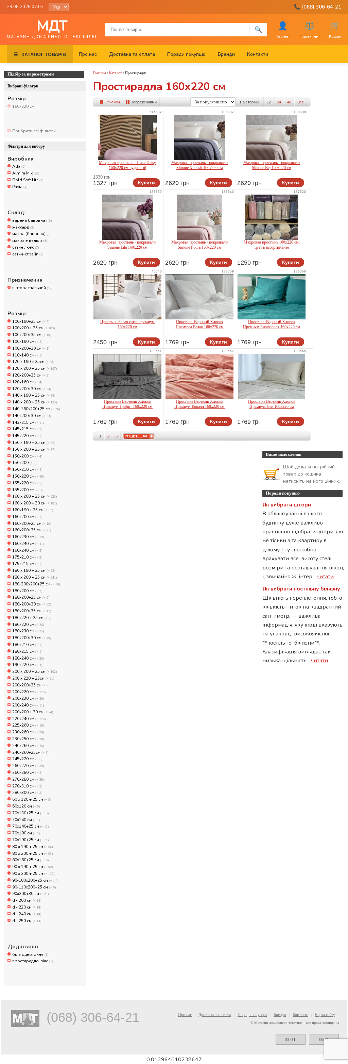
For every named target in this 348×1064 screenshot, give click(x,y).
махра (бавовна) (31, 233)
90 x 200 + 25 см (33, 873)
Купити (146, 182)
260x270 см (28, 765)
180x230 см (28, 631)
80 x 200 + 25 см (32, 853)
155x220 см (27, 483)
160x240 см (28, 543)
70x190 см (26, 833)
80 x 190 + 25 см (32, 846)
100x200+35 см (31, 334)
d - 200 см (26, 900)
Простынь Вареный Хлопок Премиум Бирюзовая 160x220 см (271, 324)
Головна (99, 73)
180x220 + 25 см (31, 617)
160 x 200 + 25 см (34, 496)
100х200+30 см (30, 348)
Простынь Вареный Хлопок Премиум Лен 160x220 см (271, 404)
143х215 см (28, 422)
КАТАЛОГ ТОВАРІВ (40, 54)
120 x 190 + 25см (33, 361)
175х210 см (27, 557)
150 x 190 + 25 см (33, 442)
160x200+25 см (31, 523)
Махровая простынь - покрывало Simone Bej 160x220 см (271, 165)
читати (325, 576)
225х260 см (28, 725)
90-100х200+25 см (34, 880)
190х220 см (27, 664)
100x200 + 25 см (33, 328)
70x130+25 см (30, 813)
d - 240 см (26, 914)
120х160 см (27, 382)
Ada (18, 166)
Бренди (226, 54)
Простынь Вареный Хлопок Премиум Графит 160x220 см (127, 404)
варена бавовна (32, 220)
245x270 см (27, 759)
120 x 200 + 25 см (34, 368)
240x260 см (28, 745)
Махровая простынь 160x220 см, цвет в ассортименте (272, 245)
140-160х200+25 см (36, 409)
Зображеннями (144, 102)
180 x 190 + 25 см (33, 570)
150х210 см (27, 469)
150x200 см (27, 456)
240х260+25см (30, 752)
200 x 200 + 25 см (34, 671)
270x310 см (27, 786)
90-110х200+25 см (34, 887)
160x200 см (27, 516)
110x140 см (27, 355)
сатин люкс (25, 247)
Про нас (88, 54)
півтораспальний (32, 287)
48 (289, 102)
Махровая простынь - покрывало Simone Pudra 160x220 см (199, 245)
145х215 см (27, 429)
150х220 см (28, 476)
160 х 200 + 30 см (34, 503)
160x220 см (23, 106)
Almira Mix (25, 173)
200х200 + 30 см (32, 712)
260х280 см (27, 772)
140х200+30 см (31, 415)
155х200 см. (27, 490)
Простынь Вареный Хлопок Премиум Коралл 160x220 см (199, 404)
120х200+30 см (31, 389)
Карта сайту (325, 1014)
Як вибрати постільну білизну (301, 589)
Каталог (115, 73)
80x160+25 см (30, 860)
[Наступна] (139, 436)
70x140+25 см (30, 826)
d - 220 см (26, 907)
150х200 (24, 462)
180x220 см (28, 624)
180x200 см (27, 591)
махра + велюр (29, 240)
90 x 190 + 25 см (32, 866)
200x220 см (29, 692)
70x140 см (26, 819)
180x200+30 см (31, 604)
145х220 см (27, 435)
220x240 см (29, 718)
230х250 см (28, 739)
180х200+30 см (31, 638)
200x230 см (28, 698)
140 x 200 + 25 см (34, 402)
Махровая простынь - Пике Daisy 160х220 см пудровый (127, 165)
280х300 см (27, 792)
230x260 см (28, 732)
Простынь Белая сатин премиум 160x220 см (127, 324)
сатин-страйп (27, 254)
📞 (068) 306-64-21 (317, 6)
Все (300, 102)
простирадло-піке (32, 961)
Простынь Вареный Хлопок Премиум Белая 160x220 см (200, 324)
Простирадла (135, 73)
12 (269, 102)
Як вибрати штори (286, 505)
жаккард (23, 227)
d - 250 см (26, 921)
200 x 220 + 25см (33, 678)
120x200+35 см (30, 375)
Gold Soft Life (27, 180)
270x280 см (28, 779)
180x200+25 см (30, 597)
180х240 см (28, 658)
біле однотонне (30, 954)
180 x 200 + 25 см (34, 577)
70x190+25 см (30, 840)
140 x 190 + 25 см (33, 395)
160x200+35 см (31, 530)
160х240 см (27, 550)
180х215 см (27, 651)
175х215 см (27, 563)
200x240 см (28, 705)
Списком (112, 102)
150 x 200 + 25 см (33, 449)
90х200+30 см (30, 893)
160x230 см (28, 536)
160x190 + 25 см (32, 510)
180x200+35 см (31, 611)
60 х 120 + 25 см (31, 799)
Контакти (257, 54)
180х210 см (27, 644)
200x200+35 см (30, 685)
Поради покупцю (186, 54)
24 (279, 102)
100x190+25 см (30, 321)
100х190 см (27, 341)
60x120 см (26, 806)
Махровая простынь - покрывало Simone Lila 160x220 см (127, 245)
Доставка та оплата (132, 54)
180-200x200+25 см (36, 584)
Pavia (19, 186)
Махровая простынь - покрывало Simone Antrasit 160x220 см (199, 165)
